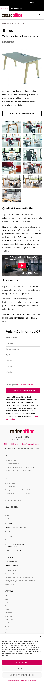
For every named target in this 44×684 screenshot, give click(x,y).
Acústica (8, 523)
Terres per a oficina (13, 551)
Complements (11, 561)
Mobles (5, 23)
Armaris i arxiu (11, 507)
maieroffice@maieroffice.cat (27, 444)
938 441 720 (9, 444)
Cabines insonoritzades (15, 527)
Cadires (8, 455)
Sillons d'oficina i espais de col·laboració (17, 545)
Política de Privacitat (26, 384)
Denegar (22, 669)
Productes (13, 23)
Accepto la (21, 385)
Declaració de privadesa (28, 681)
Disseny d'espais (12, 566)
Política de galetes (13, 681)
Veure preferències (22, 675)
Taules (8, 478)
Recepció (8, 532)
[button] (40, 636)
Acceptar (22, 662)
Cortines (9, 557)
